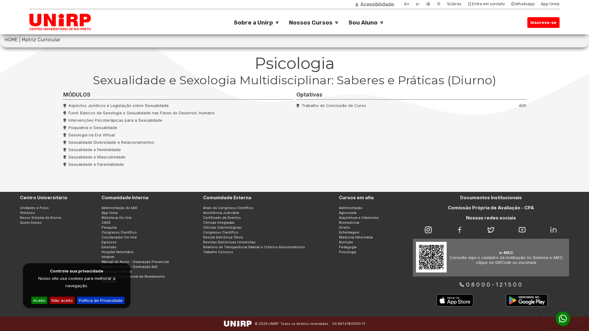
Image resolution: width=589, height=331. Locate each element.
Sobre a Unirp (253, 22)
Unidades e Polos (34, 208)
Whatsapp (525, 4)
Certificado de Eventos (222, 218)
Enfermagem (349, 232)
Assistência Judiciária (221, 213)
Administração (350, 208)
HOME (11, 40)
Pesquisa (109, 228)
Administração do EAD (119, 208)
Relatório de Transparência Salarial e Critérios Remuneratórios (254, 247)
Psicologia (347, 252)
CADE (106, 223)
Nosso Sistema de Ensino (40, 218)
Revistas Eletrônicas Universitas (229, 242)
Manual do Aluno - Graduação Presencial (135, 262)
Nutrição (346, 242)
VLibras (454, 4)
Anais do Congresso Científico (228, 208)
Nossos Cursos (311, 22)
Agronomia (347, 213)
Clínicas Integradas (219, 223)
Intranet (108, 257)
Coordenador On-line (119, 237)
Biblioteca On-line (117, 218)
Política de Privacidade (101, 300)
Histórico (27, 213)
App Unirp (550, 4)
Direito (344, 228)
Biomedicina (349, 223)
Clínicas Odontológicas (222, 228)
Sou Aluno (363, 22)
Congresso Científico (119, 232)
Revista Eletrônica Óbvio (223, 237)
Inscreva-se (543, 22)
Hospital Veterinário (118, 252)
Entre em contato (488, 4)
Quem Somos (31, 223)
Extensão (109, 247)
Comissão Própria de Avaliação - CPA (491, 208)
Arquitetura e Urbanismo (359, 218)
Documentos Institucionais (491, 197)
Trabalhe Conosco (218, 252)
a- (418, 4)
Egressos (109, 242)
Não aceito (62, 300)
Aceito (39, 300)
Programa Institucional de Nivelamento (133, 277)
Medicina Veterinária (356, 237)
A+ (407, 4)
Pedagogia (347, 247)
